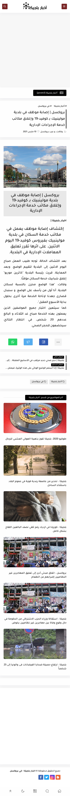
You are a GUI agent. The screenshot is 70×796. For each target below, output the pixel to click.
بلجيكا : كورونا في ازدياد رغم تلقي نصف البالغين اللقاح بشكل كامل (35, 529)
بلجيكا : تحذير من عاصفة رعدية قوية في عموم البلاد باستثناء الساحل (37, 483)
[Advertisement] (35, 50)
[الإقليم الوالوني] (17, 777)
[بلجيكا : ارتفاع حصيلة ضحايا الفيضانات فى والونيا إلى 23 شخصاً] (35, 644)
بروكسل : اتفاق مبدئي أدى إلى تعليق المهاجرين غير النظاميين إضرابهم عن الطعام (37, 575)
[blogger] (58, 777)
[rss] (63, 777)
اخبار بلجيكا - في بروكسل (23, 771)
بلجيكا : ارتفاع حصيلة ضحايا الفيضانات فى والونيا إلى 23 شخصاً (35, 667)
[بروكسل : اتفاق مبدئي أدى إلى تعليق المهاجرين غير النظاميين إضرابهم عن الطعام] (35, 552)
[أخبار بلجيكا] (35, 777)
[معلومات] (32, 782)
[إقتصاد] (37, 782)
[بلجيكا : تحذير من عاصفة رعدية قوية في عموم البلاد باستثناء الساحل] (35, 460)
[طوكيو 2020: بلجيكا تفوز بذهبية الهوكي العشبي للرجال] (35, 418)
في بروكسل (44, 106)
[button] (43, 342)
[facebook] (40, 777)
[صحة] (6, 777)
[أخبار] (12, 777)
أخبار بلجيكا (59, 106)
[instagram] (52, 777)
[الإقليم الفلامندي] (23, 777)
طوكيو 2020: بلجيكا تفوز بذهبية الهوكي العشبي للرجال (35, 439)
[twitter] (46, 777)
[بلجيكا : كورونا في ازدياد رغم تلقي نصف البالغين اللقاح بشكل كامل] (35, 506)
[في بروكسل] (29, 777)
